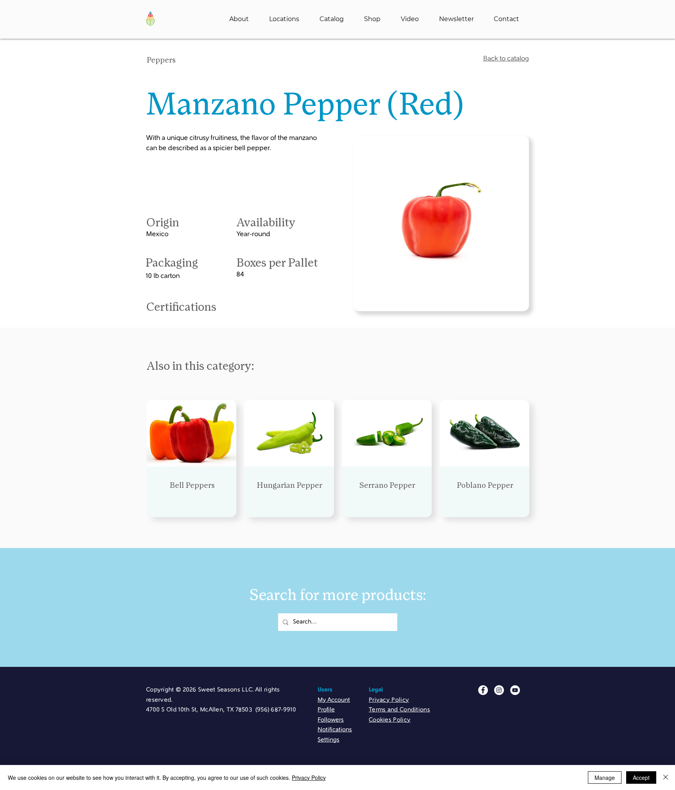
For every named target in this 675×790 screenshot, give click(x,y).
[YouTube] (515, 690)
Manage (605, 777)
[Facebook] (483, 690)
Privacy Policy (309, 777)
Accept (641, 777)
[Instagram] (499, 690)
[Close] (665, 777)
